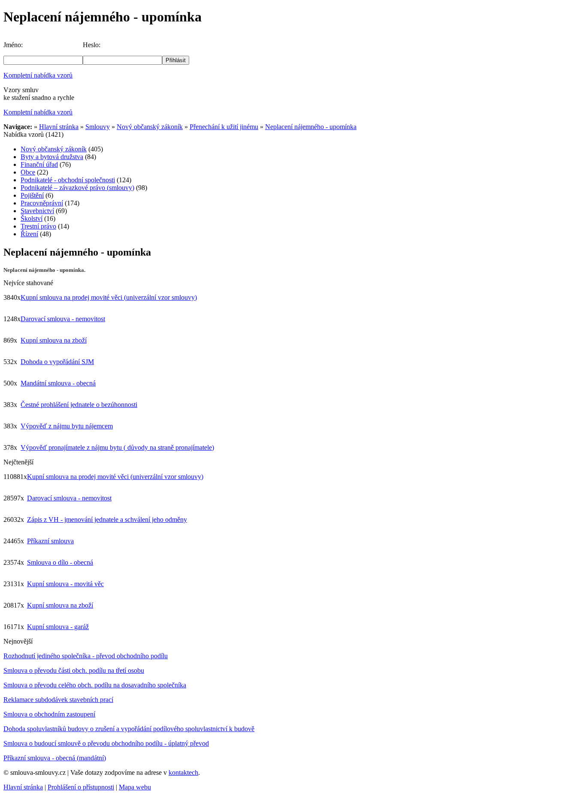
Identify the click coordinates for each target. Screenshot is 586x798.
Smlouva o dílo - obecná (60, 562)
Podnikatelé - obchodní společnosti (68, 180)
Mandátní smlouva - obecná (58, 383)
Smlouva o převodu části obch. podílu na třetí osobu (73, 670)
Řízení (29, 234)
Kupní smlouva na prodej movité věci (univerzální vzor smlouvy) (109, 297)
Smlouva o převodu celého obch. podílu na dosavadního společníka (94, 685)
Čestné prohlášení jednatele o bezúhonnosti (79, 404)
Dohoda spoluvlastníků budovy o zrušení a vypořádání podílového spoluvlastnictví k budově (128, 728)
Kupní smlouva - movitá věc (65, 583)
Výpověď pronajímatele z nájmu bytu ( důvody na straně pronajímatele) (117, 447)
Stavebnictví (37, 210)
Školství (31, 218)
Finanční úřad (39, 164)
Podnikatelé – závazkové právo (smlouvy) (77, 187)
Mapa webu (135, 787)
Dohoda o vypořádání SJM (57, 361)
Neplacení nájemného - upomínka (310, 126)
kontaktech (183, 772)
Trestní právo (38, 226)
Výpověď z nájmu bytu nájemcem (67, 426)
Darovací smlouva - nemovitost (63, 318)
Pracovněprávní (42, 203)
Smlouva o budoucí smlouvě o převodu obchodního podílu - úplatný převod (106, 743)
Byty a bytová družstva (52, 156)
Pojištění (32, 195)
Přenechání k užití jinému (224, 126)
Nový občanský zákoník (150, 126)
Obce (28, 172)
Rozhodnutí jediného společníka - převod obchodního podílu (85, 655)
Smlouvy (97, 126)
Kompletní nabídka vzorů (37, 75)
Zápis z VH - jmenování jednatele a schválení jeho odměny (107, 519)
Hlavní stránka (59, 126)
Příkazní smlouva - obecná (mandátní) (54, 758)
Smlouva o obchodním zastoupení (49, 714)
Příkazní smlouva (50, 541)
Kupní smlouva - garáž (58, 626)
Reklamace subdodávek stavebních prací (58, 699)
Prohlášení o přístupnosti (81, 787)
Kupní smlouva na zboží (54, 340)
